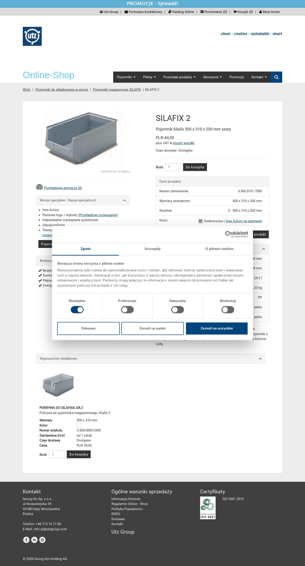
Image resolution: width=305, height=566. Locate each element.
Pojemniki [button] (124, 77)
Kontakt (117, 524)
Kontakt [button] (257, 77)
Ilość (159, 167)
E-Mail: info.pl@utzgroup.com (45, 529)
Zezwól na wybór (152, 328)
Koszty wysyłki (183, 143)
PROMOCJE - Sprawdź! (152, 3)
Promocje (237, 77)
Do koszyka (195, 167)
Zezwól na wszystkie (217, 328)
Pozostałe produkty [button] (177, 77)
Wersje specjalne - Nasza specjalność (68, 200)
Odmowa (88, 328)
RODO (115, 514)
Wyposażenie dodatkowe (58, 359)
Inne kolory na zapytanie (244, 221)
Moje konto (271, 12)
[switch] (127, 309)
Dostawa (118, 519)
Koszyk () (244, 12)
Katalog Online (182, 12)
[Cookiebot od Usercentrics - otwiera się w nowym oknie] (228, 234)
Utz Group (110, 12)
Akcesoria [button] (210, 77)
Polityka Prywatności (127, 509)
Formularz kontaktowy (145, 12)
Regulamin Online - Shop (129, 504)
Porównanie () (215, 12)
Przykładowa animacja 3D (63, 188)
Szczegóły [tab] (152, 249)
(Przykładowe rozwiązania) (98, 215)
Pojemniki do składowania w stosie (62, 90)
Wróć (27, 90)
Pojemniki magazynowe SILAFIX (117, 90)
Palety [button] (147, 77)
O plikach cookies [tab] (219, 249)
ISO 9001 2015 (233, 499)
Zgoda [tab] (86, 249)
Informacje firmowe (125, 499)
